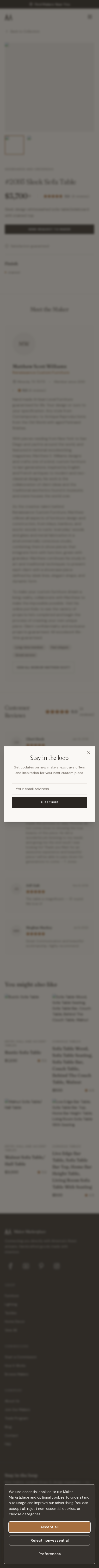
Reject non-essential (50, 1540)
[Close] (88, 752)
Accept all (49, 1527)
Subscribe (50, 802)
